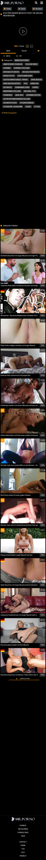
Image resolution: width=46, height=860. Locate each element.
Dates (8, 9)
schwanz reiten (33, 95)
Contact (23, 842)
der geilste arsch (11, 72)
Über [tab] (8, 51)
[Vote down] (31, 46)
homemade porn (22, 87)
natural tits (29, 91)
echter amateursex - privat (16, 80)
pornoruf (8, 95)
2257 (23, 852)
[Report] (38, 51)
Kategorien (23, 829)
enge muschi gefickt (12, 83)
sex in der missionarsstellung (17, 99)
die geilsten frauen (31, 72)
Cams (23, 9)
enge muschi (36, 80)
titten (37, 107)
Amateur (38, 9)
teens (28, 107)
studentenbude (26, 103)
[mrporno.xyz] (12, 3)
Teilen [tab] (24, 51)
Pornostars (23, 832)
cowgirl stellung (21, 68)
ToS (23, 849)
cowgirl (7, 68)
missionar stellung (12, 91)
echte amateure (25, 76)
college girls (31, 64)
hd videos (8, 87)
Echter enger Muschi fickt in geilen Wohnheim (24, 680)
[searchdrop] (36, 3)
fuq (25, 83)
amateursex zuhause (13, 64)
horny (35, 87)
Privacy (23, 856)
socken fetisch (10, 103)
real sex (19, 95)
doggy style (9, 76)
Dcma (23, 845)
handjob (34, 83)
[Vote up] (27, 46)
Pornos (23, 825)
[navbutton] (42, 3)
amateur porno (22, 60)
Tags (23, 836)
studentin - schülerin (13, 107)
